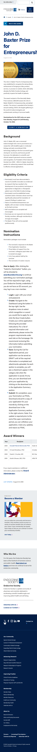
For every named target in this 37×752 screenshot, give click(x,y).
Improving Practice (10, 674)
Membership (7, 688)
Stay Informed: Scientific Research (12, 662)
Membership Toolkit (9, 702)
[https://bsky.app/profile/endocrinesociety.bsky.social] (5, 623)
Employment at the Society (10, 725)
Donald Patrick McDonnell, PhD (20, 446)
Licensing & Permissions (18, 734)
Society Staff (7, 720)
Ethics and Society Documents (11, 717)
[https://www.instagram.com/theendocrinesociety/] (11, 621)
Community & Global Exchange (11, 645)
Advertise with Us (8, 705)
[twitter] (5, 621)
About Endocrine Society (10, 651)
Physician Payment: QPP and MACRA (13, 682)
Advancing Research (10, 656)
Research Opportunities (10, 660)
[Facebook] (8, 621)
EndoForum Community (10, 700)
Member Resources (9, 697)
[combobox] (23, 2)
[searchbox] (23, 3)
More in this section (15, 23)
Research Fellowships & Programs (12, 665)
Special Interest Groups (10, 640)
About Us (6, 711)
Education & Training (9, 680)
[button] (32, 2)
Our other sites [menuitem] (8, 2)
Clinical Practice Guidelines (11, 677)
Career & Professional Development (13, 642)
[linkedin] (18, 621)
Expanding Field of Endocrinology (12, 648)
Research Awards (8, 668)
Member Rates (7, 692)
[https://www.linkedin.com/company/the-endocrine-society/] (15, 621)
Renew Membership (9, 694)
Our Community (9, 636)
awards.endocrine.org (13, 274)
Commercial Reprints (10, 736)
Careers (6, 734)
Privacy (15, 746)
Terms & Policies (8, 746)
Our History (6, 722)
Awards (9, 17)
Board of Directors (8, 714)
